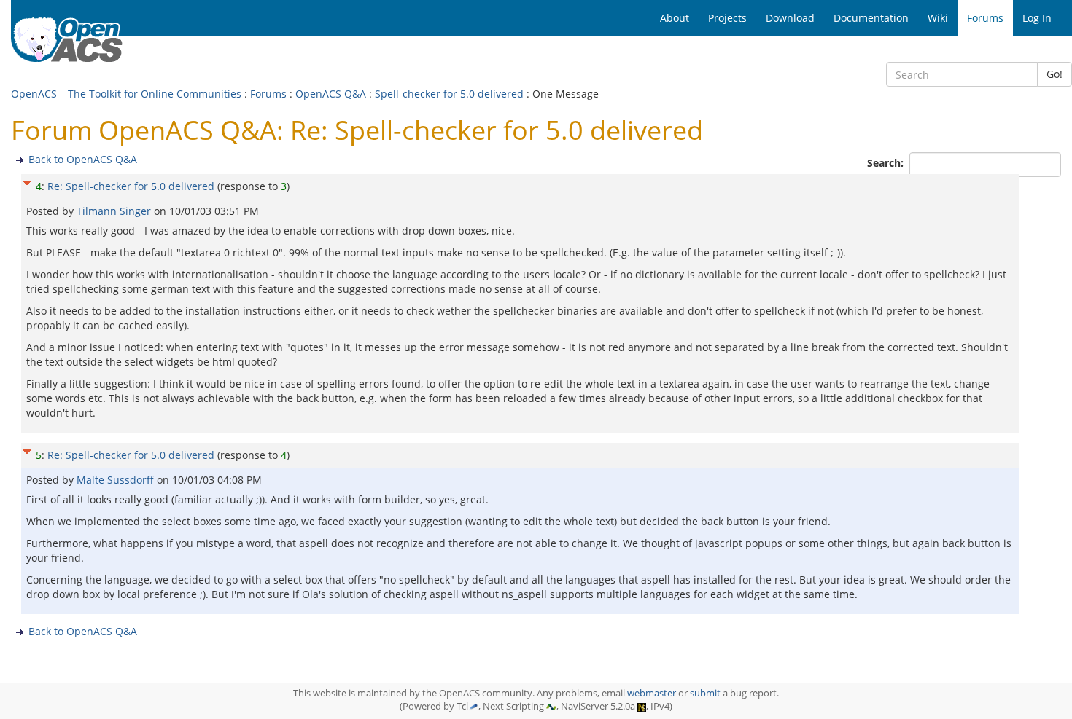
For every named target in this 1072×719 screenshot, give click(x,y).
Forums (268, 94)
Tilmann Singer (115, 211)
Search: (886, 163)
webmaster (651, 693)
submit (705, 693)
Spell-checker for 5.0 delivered (449, 94)
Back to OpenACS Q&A (82, 159)
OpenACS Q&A (330, 94)
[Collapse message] (27, 181)
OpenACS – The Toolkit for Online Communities (126, 94)
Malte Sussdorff (117, 480)
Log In (1037, 18)
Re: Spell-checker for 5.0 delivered (130, 186)
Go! (1054, 74)
